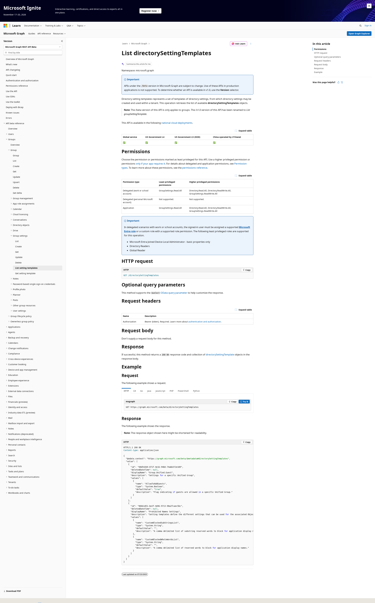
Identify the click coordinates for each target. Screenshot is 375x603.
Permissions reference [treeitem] (17, 85)
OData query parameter (174, 292)
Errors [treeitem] (9, 118)
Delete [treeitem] (16, 187)
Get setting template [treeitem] (25, 273)
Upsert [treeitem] (16, 182)
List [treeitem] (14, 160)
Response (319, 68)
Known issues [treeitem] (12, 112)
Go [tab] (141, 390)
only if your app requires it (150, 163)
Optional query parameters (327, 56)
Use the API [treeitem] (11, 91)
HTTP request (320, 53)
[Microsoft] (5, 26)
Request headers (322, 60)
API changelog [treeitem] (13, 69)
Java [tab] (149, 390)
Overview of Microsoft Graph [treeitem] (20, 59)
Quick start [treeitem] (11, 75)
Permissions (320, 49)
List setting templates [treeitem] (26, 267)
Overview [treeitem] (12, 128)
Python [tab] (196, 390)
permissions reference (194, 167)
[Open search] (360, 25)
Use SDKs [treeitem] (10, 96)
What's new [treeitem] (11, 64)
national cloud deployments (176, 122)
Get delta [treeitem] (17, 193)
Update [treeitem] (16, 177)
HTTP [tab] (126, 390)
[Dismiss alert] (369, 6)
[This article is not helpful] (342, 82)
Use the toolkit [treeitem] (13, 102)
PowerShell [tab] (183, 390)
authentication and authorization (204, 321)
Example (318, 72)
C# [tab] (134, 390)
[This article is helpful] (338, 82)
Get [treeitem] (14, 171)
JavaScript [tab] (160, 390)
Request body (321, 64)
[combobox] (33, 47)
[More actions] (250, 43)
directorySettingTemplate (220, 354)
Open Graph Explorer (359, 33)
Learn (125, 43)
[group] (187, 504)
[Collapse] (62, 41)
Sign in (368, 25)
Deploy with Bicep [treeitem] (14, 107)
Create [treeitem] (16, 166)
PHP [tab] (171, 390)
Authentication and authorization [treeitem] (22, 80)
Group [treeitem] (16, 155)
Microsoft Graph (139, 43)
